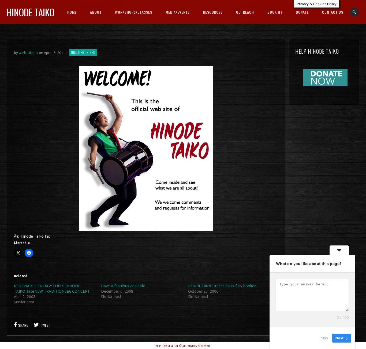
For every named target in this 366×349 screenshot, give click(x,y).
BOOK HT (274, 12)
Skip (324, 338)
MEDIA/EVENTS (178, 12)
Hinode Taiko (30, 12)
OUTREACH (245, 12)
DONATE (302, 12)
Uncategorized (83, 52)
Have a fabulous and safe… (124, 285)
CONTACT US (332, 12)
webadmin (28, 52)
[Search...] (354, 12)
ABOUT (96, 12)
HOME (72, 12)
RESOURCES (213, 12)
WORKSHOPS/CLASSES (133, 12)
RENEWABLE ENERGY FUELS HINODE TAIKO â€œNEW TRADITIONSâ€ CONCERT (52, 288)
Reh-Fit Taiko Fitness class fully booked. (222, 285)
